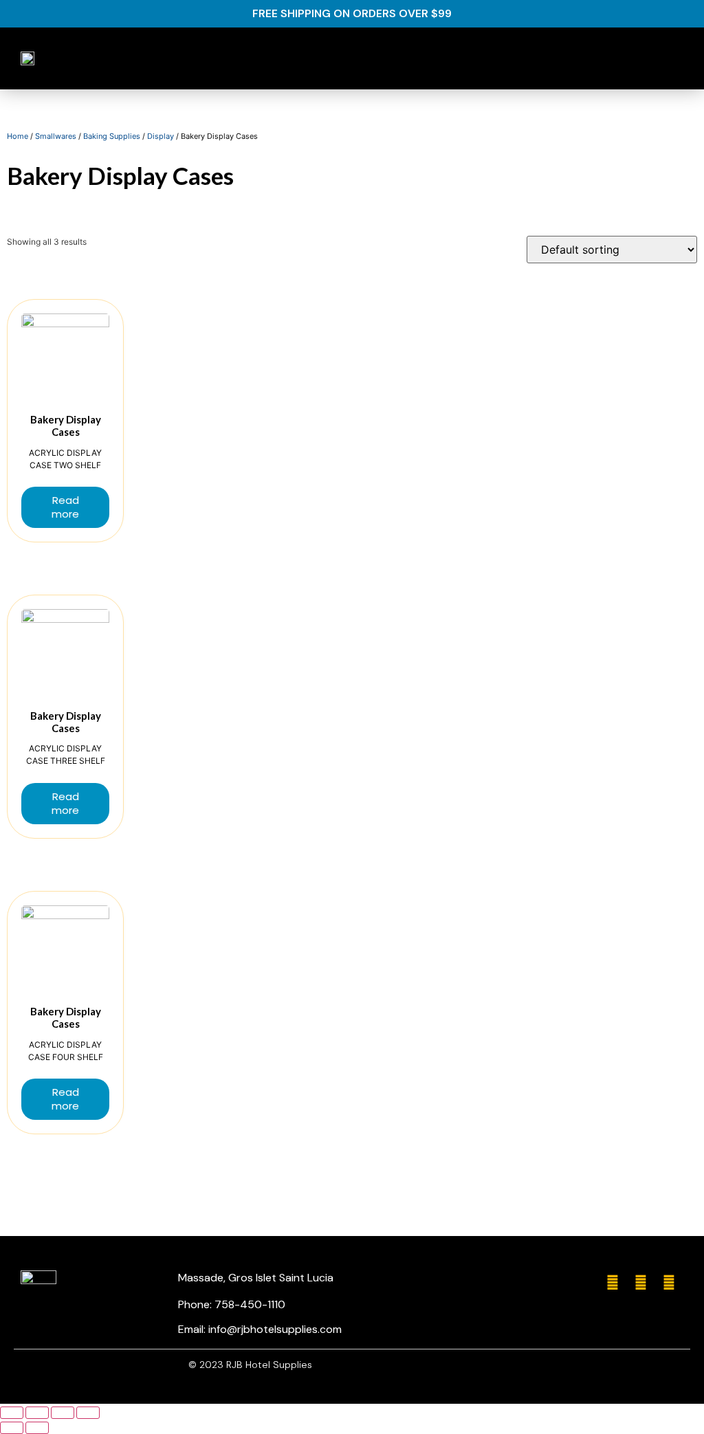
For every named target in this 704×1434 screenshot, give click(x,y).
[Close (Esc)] (11, 1413)
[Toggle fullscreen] (62, 1413)
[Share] (37, 1413)
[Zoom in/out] (88, 1413)
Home (17, 136)
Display (160, 136)
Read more (65, 507)
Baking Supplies (111, 136)
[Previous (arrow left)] (11, 1428)
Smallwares (55, 136)
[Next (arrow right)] (37, 1428)
